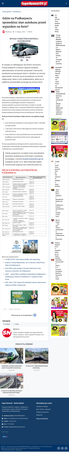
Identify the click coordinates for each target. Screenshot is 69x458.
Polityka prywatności (8, 450)
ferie (5, 309)
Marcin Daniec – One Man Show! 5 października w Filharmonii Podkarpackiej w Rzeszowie (60, 229)
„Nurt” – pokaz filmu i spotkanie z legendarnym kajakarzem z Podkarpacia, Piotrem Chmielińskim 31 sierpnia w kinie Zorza (25, 276)
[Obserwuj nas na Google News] (35, 316)
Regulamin (19, 450)
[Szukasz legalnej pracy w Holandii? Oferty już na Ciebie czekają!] (52, 243)
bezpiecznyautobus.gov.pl (33, 159)
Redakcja (16, 329)
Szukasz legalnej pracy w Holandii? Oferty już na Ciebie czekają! (57, 250)
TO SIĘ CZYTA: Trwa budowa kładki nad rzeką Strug (22, 259)
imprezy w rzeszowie (14, 309)
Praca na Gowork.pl (42, 418)
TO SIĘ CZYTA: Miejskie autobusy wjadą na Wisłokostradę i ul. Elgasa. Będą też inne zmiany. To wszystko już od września (60, 49)
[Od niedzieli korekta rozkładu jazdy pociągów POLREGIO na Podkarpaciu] (11, 356)
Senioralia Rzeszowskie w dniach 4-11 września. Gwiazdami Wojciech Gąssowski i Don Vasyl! (59, 269)
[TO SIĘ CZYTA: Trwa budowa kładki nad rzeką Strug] (36, 356)
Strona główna (7, 11)
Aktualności (16, 11)
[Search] (66, 3)
